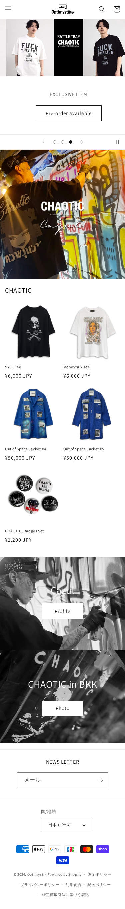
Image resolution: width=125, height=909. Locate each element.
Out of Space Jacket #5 (83, 448)
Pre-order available (63, 113)
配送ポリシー (99, 884)
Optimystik (37, 874)
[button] (8, 9)
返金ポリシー (99, 874)
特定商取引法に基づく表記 (65, 894)
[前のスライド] (43, 142)
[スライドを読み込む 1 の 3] (55, 142)
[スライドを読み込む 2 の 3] (63, 142)
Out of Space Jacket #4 (25, 448)
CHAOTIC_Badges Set (24, 530)
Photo (63, 708)
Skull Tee (13, 366)
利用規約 (73, 884)
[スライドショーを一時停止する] (117, 142)
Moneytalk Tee (76, 366)
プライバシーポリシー (39, 884)
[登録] (100, 780)
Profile (62, 611)
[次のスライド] (82, 142)
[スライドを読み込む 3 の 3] (71, 142)
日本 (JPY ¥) (59, 825)
